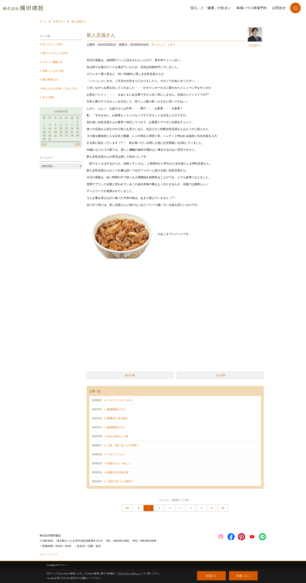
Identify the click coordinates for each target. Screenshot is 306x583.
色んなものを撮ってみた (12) (59, 88)
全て (173, 44)
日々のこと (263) (52, 44)
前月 (44, 144)
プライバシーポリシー (129, 573)
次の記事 (220, 375)
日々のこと (158, 44)
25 (55, 135)
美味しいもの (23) (53, 70)
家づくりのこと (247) (55, 53)
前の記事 (130, 375)
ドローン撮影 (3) (52, 61)
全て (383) (48, 97)
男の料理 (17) (50, 79)
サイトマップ (49, 554)
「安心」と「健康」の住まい (209, 8)
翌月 (77, 144)
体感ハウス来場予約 (251, 8)
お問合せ (279, 8)
